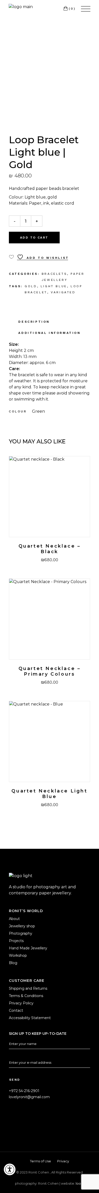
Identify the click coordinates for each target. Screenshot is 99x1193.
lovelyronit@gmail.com (29, 1097)
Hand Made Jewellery (28, 948)
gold (31, 286)
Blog (13, 963)
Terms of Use (40, 1161)
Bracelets (54, 274)
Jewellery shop (22, 926)
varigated (63, 292)
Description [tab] (34, 321)
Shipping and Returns (28, 988)
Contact (16, 1010)
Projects (16, 940)
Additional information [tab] (49, 333)
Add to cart (34, 237)
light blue (54, 286)
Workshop (18, 955)
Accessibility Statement (30, 1018)
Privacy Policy (21, 1003)
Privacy (63, 1161)
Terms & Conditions (26, 995)
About (14, 918)
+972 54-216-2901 (24, 1091)
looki (80, 1183)
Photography (20, 933)
